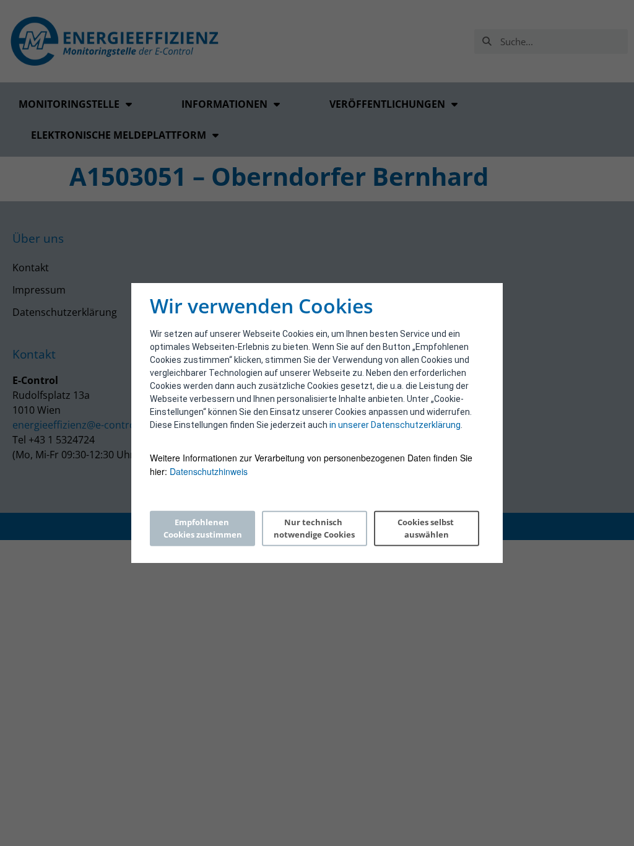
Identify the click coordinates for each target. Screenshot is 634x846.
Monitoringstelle (69, 104)
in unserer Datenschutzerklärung (395, 425)
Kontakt (30, 267)
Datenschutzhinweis (209, 471)
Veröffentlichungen (387, 104)
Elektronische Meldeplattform (118, 135)
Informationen (224, 104)
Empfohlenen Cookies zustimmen (202, 528)
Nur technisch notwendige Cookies (314, 528)
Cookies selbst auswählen (426, 528)
